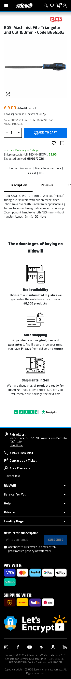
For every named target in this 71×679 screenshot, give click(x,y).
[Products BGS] (56, 19)
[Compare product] (63, 143)
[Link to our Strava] (41, 647)
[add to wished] (54, 143)
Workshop (26, 168)
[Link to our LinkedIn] (64, 647)
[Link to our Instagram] (6, 647)
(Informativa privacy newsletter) (29, 551)
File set (31, 173)
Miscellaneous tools (48, 168)
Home (13, 168)
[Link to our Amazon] (53, 647)
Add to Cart (47, 132)
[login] (64, 5)
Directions (16, 445)
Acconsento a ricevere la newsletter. (32, 549)
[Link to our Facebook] (18, 647)
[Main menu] (6, 5)
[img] (44, 114)
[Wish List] (52, 5)
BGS (41, 173)
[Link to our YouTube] (29, 647)
